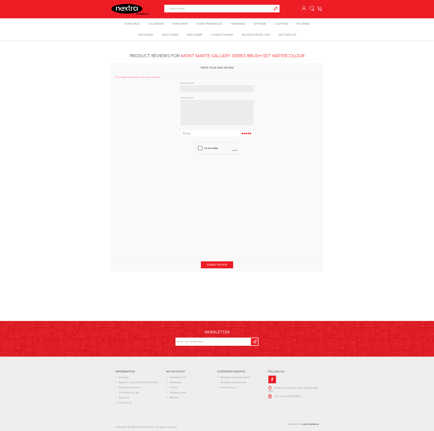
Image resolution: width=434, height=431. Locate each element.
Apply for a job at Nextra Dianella (138, 382)
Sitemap (123, 377)
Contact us (125, 403)
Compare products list (233, 382)
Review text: (187, 98)
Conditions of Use (129, 392)
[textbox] (218, 8)
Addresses (176, 382)
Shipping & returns (130, 387)
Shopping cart (319, 8)
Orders (174, 387)
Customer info (178, 377)
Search (276, 8)
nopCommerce (310, 424)
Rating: (187, 133)
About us (124, 398)
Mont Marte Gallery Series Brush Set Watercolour (242, 56)
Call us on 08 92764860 (287, 396)
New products (228, 387)
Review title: (187, 83)
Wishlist (174, 398)
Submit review (217, 265)
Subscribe (254, 341)
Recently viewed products (235, 377)
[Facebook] (272, 379)
